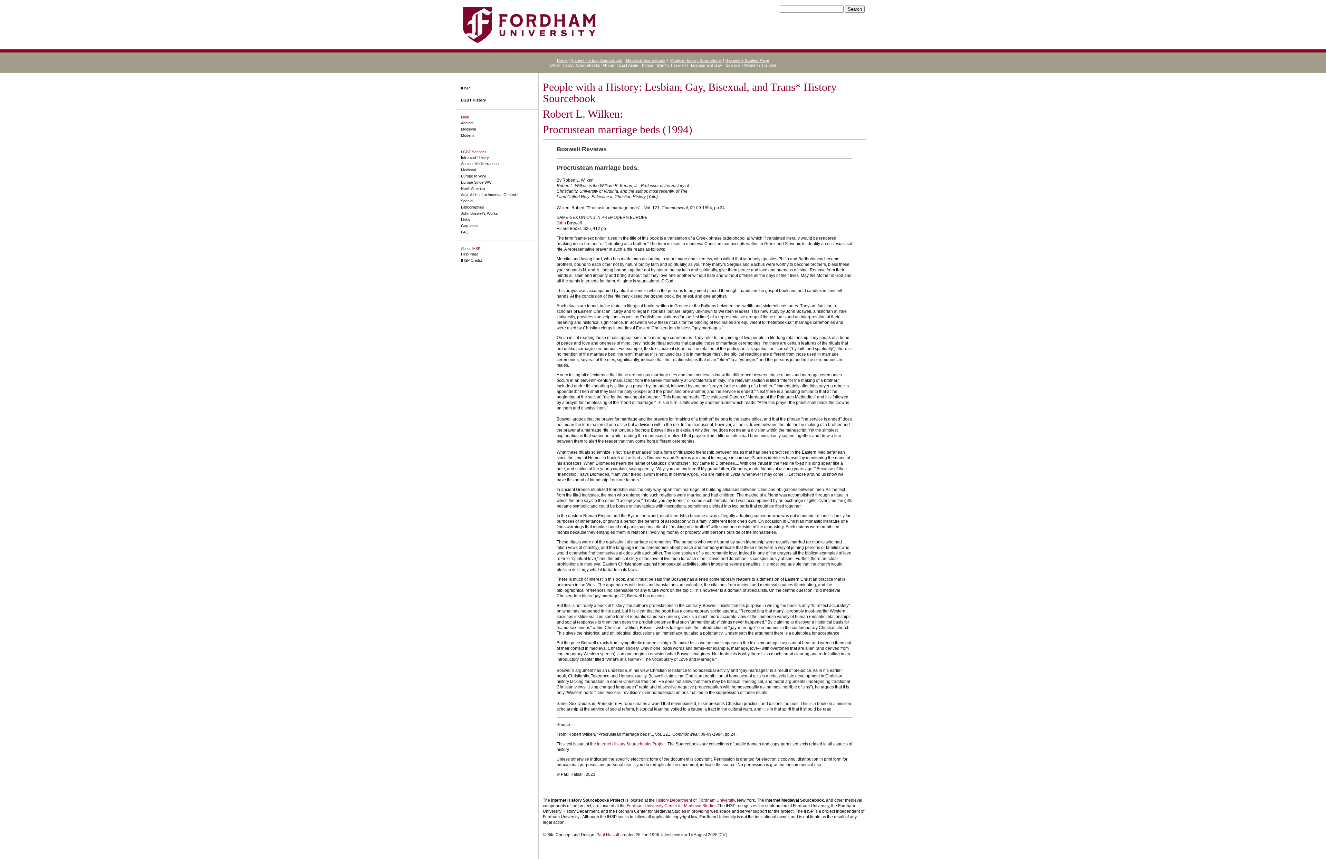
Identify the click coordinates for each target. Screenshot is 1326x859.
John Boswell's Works (479, 213)
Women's (752, 65)
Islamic (663, 65)
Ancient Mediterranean (480, 164)
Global (770, 65)
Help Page (469, 254)
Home (562, 60)
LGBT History (473, 100)
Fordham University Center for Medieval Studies (672, 805)
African (609, 65)
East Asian (628, 65)
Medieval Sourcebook (646, 60)
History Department (674, 800)
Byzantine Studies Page (747, 60)
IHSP (465, 88)
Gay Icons (470, 226)
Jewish (679, 65)
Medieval (468, 129)
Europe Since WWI (476, 182)
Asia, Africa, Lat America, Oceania (489, 195)
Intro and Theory (475, 157)
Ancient (467, 123)
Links (465, 220)
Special (467, 201)
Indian (647, 65)
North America (473, 188)
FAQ (465, 232)
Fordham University (717, 800)
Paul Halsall (607, 834)
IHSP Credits (472, 260)
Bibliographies (472, 207)
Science (733, 65)
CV (723, 834)
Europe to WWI (473, 176)
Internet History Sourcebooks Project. (631, 744)
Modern (467, 135)
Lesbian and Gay (706, 65)
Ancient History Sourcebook (596, 60)
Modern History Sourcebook (696, 60)
